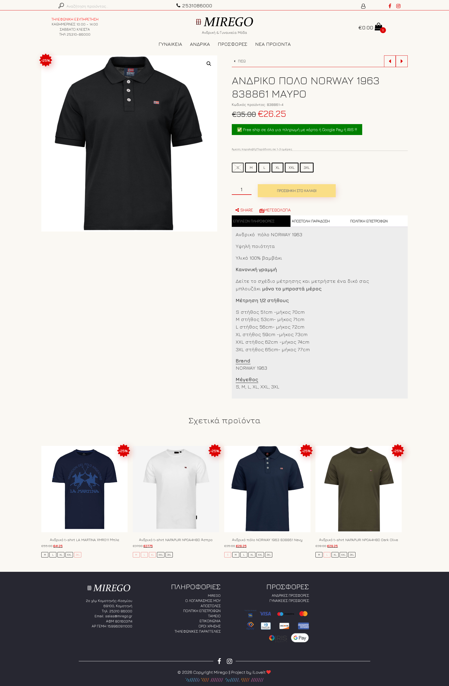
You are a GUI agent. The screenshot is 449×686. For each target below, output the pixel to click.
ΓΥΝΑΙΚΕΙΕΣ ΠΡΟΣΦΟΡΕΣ (289, 600)
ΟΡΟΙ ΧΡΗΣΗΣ (210, 626)
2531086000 (197, 5)
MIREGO (214, 595)
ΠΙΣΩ (241, 61)
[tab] (261, 221)
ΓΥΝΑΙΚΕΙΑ (170, 44)
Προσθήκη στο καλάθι (296, 190)
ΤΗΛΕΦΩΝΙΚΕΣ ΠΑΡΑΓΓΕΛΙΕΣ (198, 631)
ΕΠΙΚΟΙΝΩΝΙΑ (210, 621)
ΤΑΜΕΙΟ (214, 616)
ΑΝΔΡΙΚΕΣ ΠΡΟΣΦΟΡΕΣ (290, 595)
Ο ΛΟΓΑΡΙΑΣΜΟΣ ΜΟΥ (203, 600)
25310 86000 (120, 611)
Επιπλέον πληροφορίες (253, 221)
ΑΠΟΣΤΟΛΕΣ (211, 606)
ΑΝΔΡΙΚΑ (200, 44)
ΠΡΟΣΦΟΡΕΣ (232, 44)
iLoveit (259, 672)
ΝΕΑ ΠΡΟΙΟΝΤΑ (273, 44)
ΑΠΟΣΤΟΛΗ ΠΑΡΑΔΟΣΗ (311, 221)
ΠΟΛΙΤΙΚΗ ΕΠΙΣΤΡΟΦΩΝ (369, 221)
